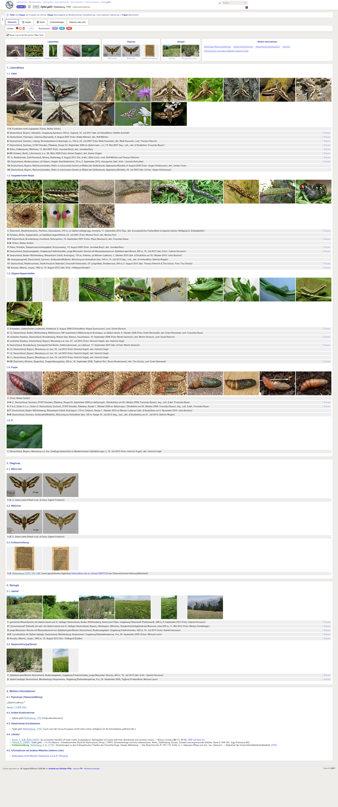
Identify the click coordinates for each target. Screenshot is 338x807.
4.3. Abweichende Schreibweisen (23, 723)
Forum (327, 133)
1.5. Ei (10, 420)
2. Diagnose (13, 463)
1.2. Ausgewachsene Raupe (20, 175)
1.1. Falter (12, 74)
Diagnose (131, 42)
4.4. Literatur (13, 734)
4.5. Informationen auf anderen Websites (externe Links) (35, 750)
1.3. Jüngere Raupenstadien (21, 273)
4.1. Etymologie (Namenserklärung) (25, 697)
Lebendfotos (53, 42)
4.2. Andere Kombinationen (21, 713)
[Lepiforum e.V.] (9, 5)
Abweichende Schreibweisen (268, 47)
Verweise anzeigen (92, 769)
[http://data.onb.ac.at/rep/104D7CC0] (89, 573)
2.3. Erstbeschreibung (18, 542)
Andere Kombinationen (243, 47)
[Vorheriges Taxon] (18, 6)
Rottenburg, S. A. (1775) (42, 745)
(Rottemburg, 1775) (32, 729)
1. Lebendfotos (15, 68)
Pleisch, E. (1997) (21, 742)
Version (77, 769)
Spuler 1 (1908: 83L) (17, 707)
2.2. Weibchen (14, 506)
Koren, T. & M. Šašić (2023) (25, 740)
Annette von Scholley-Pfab (60, 769)
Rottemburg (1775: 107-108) (26, 573)
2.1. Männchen (14, 469)
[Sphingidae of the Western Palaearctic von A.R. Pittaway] (40, 756)
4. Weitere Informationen (21, 691)
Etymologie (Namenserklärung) (217, 47)
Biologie (181, 42)
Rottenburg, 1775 (32, 718)
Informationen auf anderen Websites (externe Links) (226, 51)
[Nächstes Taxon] (24, 6)
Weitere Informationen (267, 42)
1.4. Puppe (12, 367)
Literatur (286, 47)
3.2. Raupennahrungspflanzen (22, 644)
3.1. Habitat (13, 591)
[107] (274, 745)
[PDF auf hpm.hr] (196, 740)
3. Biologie (13, 585)
